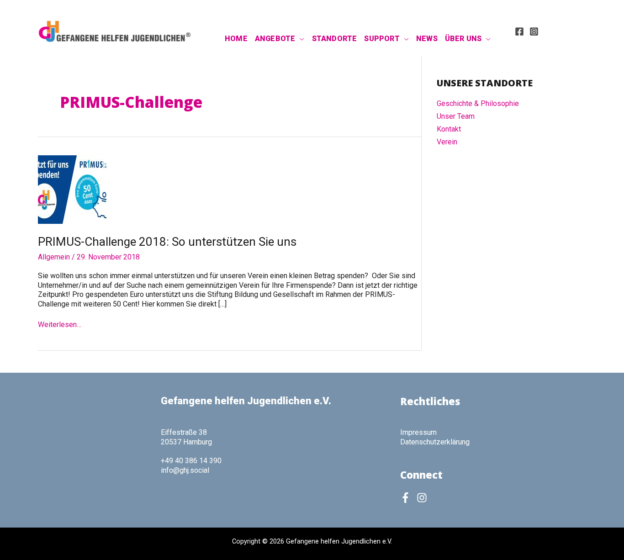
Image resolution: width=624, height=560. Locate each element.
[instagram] (423, 497)
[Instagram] (534, 31)
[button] (299, 38)
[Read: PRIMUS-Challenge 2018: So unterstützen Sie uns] (72, 189)
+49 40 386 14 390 (191, 460)
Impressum (418, 432)
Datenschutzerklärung (435, 442)
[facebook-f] (407, 497)
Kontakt (449, 129)
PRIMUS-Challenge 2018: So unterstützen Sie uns (167, 241)
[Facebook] (519, 31)
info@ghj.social (185, 470)
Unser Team (456, 116)
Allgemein (54, 257)
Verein (447, 141)
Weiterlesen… (59, 325)
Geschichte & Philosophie (478, 103)
